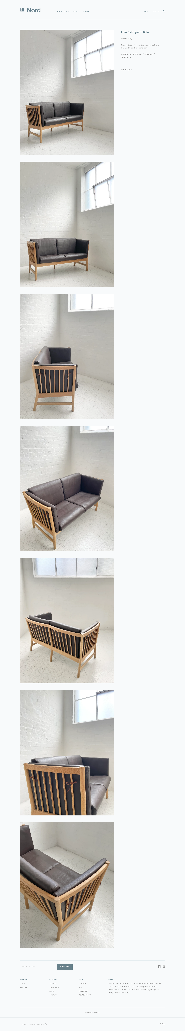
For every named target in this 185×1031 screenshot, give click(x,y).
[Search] (163, 12)
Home (23, 1024)
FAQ (80, 987)
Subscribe (64, 967)
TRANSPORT (83, 991)
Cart (156, 12)
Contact (86, 12)
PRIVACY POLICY (85, 995)
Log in (22, 983)
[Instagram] (164, 966)
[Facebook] (159, 966)
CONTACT (82, 983)
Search (52, 983)
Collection (62, 12)
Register (23, 987)
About (76, 12)
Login (146, 12)
